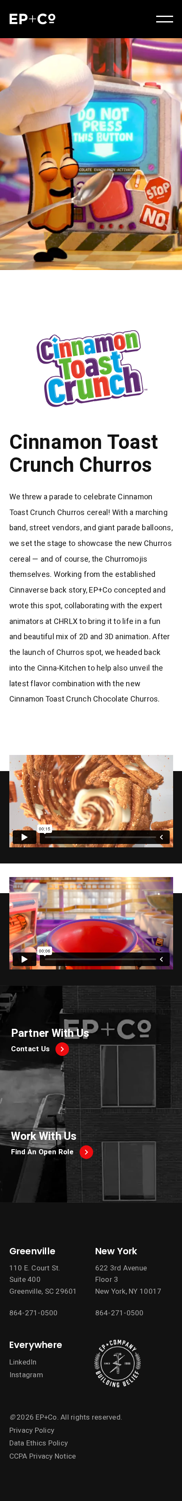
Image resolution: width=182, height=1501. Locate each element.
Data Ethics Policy (38, 1443)
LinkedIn (23, 1362)
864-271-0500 (33, 1313)
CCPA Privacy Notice (42, 1456)
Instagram (26, 1375)
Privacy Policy (32, 1430)
